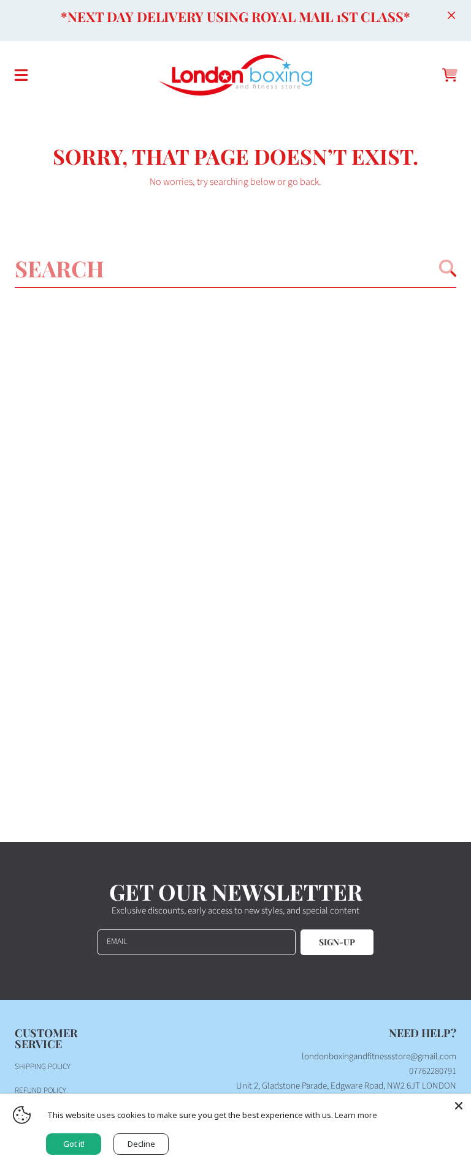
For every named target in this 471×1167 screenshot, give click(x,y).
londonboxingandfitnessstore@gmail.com (379, 1056)
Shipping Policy (43, 1066)
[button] (21, 75)
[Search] (447, 268)
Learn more (356, 1114)
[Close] (451, 15)
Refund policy (40, 1090)
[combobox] (235, 268)
